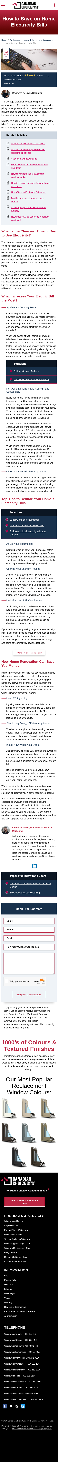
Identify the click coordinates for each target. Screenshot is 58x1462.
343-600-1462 (30, 1340)
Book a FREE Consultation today (24, 1201)
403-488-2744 (31, 1346)
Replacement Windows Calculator (19, 1311)
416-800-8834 (31, 1334)
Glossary (8, 1284)
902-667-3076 (32, 1387)
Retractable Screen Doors (16, 1257)
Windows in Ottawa (13, 1340)
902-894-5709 (37, 1399)
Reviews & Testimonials (15, 1307)
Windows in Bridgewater (15, 1381)
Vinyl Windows (11, 1225)
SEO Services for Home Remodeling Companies (32, 1429)
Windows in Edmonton (14, 1352)
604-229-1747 (34, 1364)
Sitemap (8, 1289)
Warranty (8, 1302)
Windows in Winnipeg (14, 1358)
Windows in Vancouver (15, 1364)
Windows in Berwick (13, 1393)
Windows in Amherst (14, 1387)
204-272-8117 (32, 1358)
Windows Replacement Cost (17, 1248)
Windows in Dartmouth (15, 1370)
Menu (3, 5)
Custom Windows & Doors (16, 1261)
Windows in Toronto (13, 1334)
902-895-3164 (29, 1376)
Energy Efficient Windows (16, 1230)
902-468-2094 (34, 1370)
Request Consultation (29, 994)
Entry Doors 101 (11, 1252)
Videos (7, 1298)
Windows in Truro (12, 1376)
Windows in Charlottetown (16, 1399)
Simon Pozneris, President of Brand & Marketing (32, 829)
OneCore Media (37, 1426)
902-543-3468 (35, 1381)
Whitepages (15, 40)
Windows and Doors (13, 1221)
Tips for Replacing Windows (17, 1239)
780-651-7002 (33, 1352)
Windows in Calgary (13, 1346)
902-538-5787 (31, 1393)
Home (4, 40)
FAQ (6, 1275)
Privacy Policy (10, 1280)
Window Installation (13, 1234)
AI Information (10, 1316)
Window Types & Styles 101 (17, 1243)
